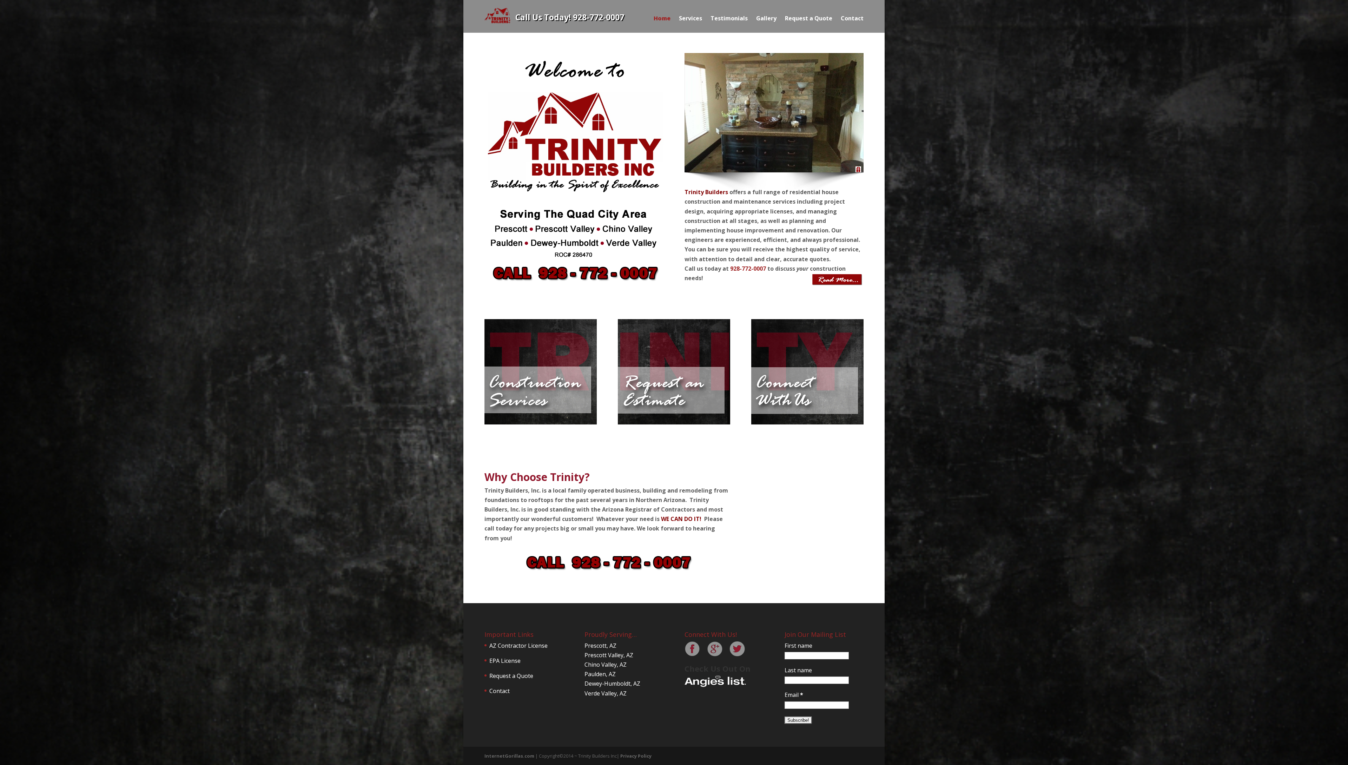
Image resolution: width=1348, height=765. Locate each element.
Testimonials (729, 18)
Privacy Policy (636, 756)
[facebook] (692, 654)
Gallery (766, 18)
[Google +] (714, 654)
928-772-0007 (748, 268)
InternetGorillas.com (509, 756)
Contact (852, 18)
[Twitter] (737, 654)
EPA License (505, 661)
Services (690, 18)
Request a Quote (808, 18)
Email (794, 695)
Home (662, 18)
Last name (798, 670)
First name (798, 645)
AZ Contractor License (518, 645)
